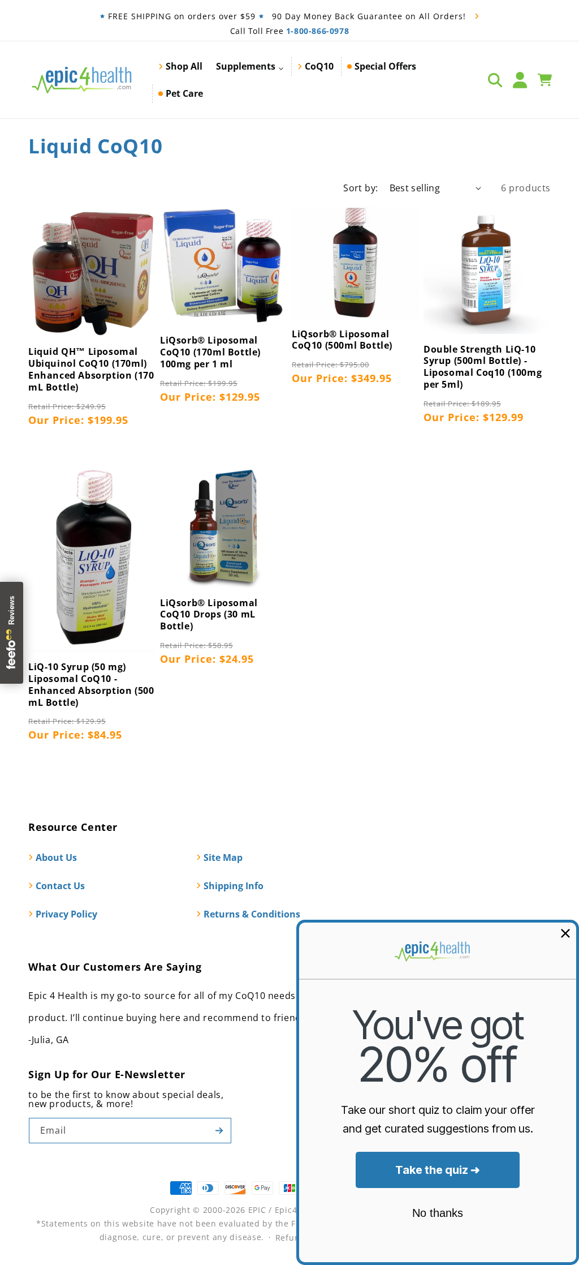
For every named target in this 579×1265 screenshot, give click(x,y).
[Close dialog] (565, 933)
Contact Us (60, 886)
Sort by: (360, 188)
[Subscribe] (218, 1130)
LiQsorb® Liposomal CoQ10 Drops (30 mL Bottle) (209, 614)
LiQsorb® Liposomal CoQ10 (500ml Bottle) (342, 340)
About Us (56, 857)
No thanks (437, 1213)
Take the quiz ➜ (437, 1170)
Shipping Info (233, 886)
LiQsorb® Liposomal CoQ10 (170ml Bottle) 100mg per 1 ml (210, 352)
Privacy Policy (66, 914)
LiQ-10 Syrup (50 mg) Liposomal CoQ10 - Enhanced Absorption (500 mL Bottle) (91, 684)
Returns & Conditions (252, 914)
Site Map (223, 857)
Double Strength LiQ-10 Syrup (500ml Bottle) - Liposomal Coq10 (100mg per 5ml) (483, 367)
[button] (250, 66)
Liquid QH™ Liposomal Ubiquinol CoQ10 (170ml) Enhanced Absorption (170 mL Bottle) (91, 369)
